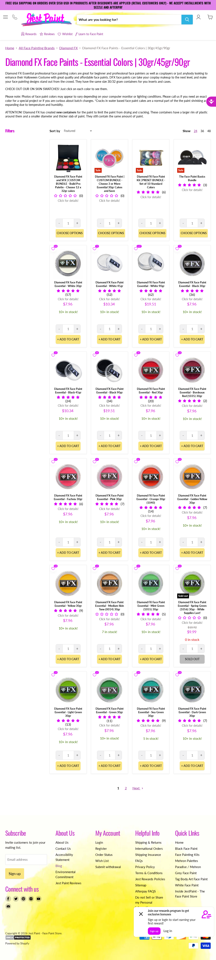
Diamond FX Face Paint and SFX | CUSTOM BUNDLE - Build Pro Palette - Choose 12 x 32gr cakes (68, 184)
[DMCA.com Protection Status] (18, 939)
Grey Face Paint (186, 873)
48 (209, 131)
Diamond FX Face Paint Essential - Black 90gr (110, 390)
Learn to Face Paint (90, 34)
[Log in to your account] (198, 17)
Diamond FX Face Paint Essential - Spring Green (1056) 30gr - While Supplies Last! (192, 607)
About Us (62, 842)
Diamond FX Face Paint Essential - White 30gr (68, 284)
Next (136, 788)
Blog (58, 866)
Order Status (104, 854)
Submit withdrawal (108, 867)
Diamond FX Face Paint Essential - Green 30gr (110, 710)
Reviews (49, 34)
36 (202, 131)
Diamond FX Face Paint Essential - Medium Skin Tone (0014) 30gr (109, 605)
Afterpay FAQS (145, 891)
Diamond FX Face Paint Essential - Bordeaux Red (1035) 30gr (192, 392)
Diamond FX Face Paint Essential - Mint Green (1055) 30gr (151, 605)
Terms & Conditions (149, 873)
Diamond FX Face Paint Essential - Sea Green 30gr (151, 712)
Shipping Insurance (148, 854)
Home (9, 48)
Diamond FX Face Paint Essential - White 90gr (151, 284)
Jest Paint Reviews (68, 883)
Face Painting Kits (187, 854)
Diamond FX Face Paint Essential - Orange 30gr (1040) (150, 499)
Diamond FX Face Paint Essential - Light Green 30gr (68, 712)
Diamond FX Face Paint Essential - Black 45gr (68, 390)
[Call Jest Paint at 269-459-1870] (14, 17)
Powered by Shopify (17, 943)
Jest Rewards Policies (150, 879)
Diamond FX (68, 48)
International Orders (149, 848)
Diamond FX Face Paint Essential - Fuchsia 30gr (68, 497)
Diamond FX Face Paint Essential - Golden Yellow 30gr (192, 499)
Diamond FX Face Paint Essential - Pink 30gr (110, 497)
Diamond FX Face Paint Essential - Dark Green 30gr (192, 712)
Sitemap (140, 885)
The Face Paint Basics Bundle (192, 178)
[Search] (187, 19)
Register (101, 848)
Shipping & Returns (148, 842)
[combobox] (129, 19)
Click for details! (68, 200)
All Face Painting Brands (37, 48)
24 (195, 131)
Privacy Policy (145, 867)
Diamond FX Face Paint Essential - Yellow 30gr (68, 603)
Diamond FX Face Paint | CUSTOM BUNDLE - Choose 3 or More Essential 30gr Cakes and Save (109, 184)
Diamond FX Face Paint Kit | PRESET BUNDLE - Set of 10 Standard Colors (151, 182)
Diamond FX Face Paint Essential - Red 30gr (151, 390)
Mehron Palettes (186, 861)
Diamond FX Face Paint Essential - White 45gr (110, 284)
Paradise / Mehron (188, 867)
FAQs (139, 861)
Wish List (102, 861)
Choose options (70, 233)
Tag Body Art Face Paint (191, 879)
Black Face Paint (186, 848)
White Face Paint (186, 885)
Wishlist (67, 34)
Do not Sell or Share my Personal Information (149, 902)
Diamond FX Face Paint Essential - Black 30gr (192, 284)
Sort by (55, 131)
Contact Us (63, 848)
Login (99, 842)
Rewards (30, 34)
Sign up (15, 873)
